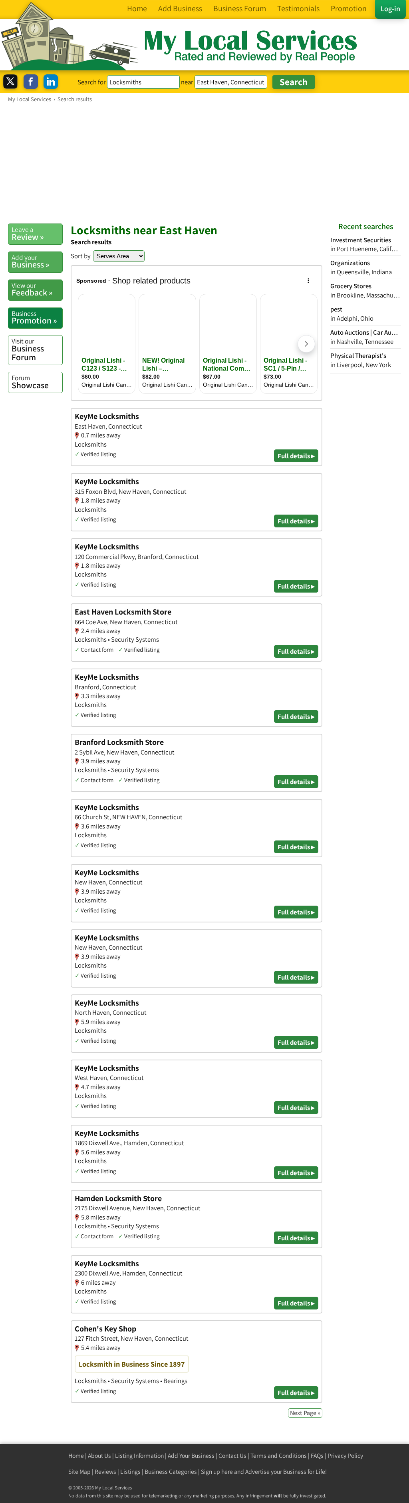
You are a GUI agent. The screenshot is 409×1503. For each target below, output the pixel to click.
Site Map (79, 1471)
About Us (99, 1455)
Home (76, 1455)
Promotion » (34, 317)
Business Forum (28, 349)
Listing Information (139, 1455)
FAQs (317, 1455)
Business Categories (171, 1471)
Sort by (81, 255)
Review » (28, 233)
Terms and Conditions (278, 1455)
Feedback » (32, 289)
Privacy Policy (345, 1455)
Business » (31, 261)
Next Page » (305, 1413)
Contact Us (232, 1455)
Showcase (30, 382)
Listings (130, 1471)
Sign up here (217, 1471)
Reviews (105, 1471)
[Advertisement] (204, 163)
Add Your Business (191, 1455)
